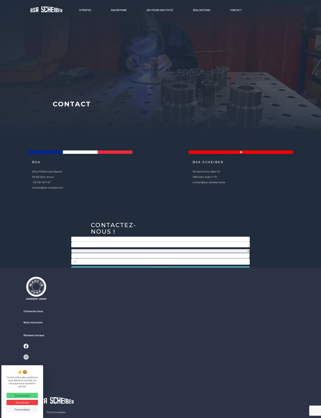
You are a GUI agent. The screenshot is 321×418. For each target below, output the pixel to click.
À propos (85, 10)
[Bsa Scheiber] (46, 10)
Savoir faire (119, 10)
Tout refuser (22, 402)
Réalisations (201, 10)
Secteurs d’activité (160, 10)
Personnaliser (22, 409)
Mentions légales (56, 412)
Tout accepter (22, 395)
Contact (236, 10)
